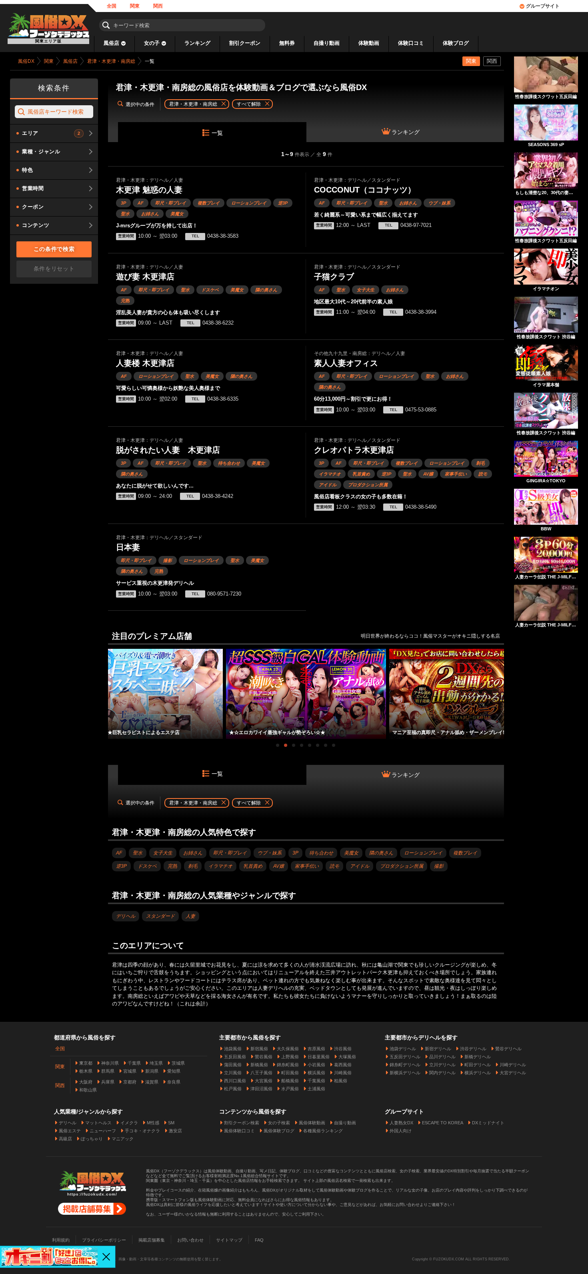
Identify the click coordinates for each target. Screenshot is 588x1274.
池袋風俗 (233, 1048)
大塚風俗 (347, 1056)
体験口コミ (411, 43)
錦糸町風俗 (288, 1064)
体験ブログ (456, 43)
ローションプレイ (248, 203)
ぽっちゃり (92, 1138)
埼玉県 (156, 1063)
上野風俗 (290, 1056)
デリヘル (125, 916)
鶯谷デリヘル (508, 1048)
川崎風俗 (343, 1072)
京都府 (129, 1081)
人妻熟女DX (401, 1122)
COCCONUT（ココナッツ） (365, 189)
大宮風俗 (263, 1080)
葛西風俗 (343, 1064)
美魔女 (177, 213)
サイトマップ (229, 1240)
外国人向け (401, 1130)
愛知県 (173, 1071)
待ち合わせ (229, 463)
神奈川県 (110, 1063)
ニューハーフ (103, 1130)
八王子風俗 (261, 1072)
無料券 (287, 43)
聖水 (125, 213)
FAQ (259, 1240)
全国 (111, 6)
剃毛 (480, 463)
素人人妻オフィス (346, 363)
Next (500, 686)
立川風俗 (233, 1072)
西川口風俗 (235, 1080)
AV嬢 (428, 473)
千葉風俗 (316, 1080)
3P (123, 203)
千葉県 (134, 1063)
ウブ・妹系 (439, 203)
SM (171, 1122)
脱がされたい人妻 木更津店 (168, 449)
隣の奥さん (266, 289)
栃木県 (85, 1071)
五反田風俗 (235, 1056)
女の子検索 (279, 1122)
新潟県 (151, 1071)
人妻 (190, 916)
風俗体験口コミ (239, 1130)
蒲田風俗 (233, 1064)
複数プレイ (209, 203)
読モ (482, 473)
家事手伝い (456, 473)
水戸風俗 (290, 1088)
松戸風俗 (233, 1088)
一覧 (217, 133)
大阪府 (85, 1081)
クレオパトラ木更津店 (354, 449)
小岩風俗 (316, 1064)
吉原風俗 (316, 1048)
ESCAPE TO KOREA (442, 1122)
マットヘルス (98, 1122)
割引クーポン (244, 43)
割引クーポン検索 (241, 1122)
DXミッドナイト (488, 1122)
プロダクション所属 (368, 484)
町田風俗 (290, 1072)
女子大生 (365, 289)
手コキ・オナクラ (142, 1130)
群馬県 (107, 1071)
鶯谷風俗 (263, 1056)
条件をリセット (54, 268)
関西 (158, 6)
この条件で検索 (54, 249)
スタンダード (160, 916)
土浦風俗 (316, 1088)
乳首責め (361, 473)
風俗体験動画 (312, 1122)
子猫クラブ (334, 276)
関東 (135, 6)
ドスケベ (210, 289)
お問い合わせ (190, 1240)
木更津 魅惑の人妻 (149, 189)
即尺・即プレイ (170, 203)
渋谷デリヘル (473, 1048)
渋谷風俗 (343, 1048)
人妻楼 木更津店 (145, 363)
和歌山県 (88, 1089)
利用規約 (61, 1240)
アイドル (327, 484)
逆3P (283, 203)
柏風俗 (340, 1080)
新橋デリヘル (477, 1056)
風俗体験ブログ (279, 1130)
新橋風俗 (259, 1064)
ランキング (197, 43)
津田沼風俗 (261, 1088)
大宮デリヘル (513, 1072)
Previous (112, 686)
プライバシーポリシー (104, 1240)
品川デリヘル (442, 1056)
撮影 (167, 560)
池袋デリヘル (403, 1048)
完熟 (125, 300)
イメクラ (129, 1122)
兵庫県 (107, 1081)
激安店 (175, 1130)
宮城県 (129, 1071)
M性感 (153, 1122)
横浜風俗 (316, 1072)
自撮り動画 (327, 43)
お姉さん (150, 213)
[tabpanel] (306, 694)
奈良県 (173, 1081)
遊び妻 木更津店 (145, 276)
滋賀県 (151, 1081)
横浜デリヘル (477, 1072)
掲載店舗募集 (151, 1240)
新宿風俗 (259, 1048)
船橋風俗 (290, 1080)
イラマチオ (330, 473)
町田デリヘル (477, 1064)
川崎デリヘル (513, 1064)
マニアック (123, 1138)
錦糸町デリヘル (405, 1064)
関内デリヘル (442, 1072)
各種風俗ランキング (323, 1130)
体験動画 (368, 43)
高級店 (65, 1138)
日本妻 (128, 547)
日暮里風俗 (319, 1056)
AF (141, 203)
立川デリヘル (442, 1064)
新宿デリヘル (438, 1048)
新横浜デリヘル (405, 1072)
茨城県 (178, 1063)
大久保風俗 (288, 1048)
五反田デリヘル (405, 1056)
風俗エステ (70, 1130)
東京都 (85, 1063)
